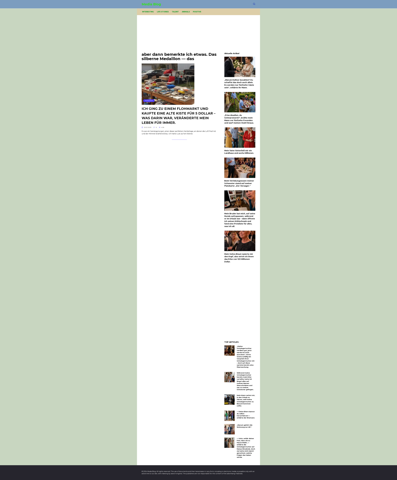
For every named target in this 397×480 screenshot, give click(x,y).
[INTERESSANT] (168, 103)
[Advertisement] (198, 35)
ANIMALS (186, 12)
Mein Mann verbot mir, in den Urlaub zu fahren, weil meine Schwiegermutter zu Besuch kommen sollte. (246, 401)
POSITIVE (197, 12)
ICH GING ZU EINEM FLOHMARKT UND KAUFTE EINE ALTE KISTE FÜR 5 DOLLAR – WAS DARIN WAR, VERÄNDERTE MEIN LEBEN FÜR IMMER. (178, 116)
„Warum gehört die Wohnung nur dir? (244, 426)
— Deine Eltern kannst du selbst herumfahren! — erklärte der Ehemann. (246, 415)
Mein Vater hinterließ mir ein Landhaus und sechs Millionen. (239, 151)
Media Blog (151, 4)
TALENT (175, 12)
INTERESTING (148, 12)
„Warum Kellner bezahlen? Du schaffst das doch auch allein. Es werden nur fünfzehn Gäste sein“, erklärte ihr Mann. (239, 84)
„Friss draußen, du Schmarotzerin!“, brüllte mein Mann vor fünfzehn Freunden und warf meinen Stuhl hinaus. (239, 119)
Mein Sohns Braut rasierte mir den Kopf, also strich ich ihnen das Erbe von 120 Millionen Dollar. (239, 258)
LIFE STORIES (163, 12)
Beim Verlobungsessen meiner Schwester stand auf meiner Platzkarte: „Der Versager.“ (239, 183)
